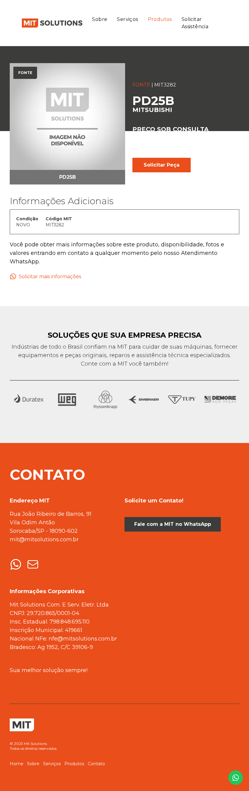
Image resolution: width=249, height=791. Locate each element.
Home (16, 763)
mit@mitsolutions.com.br (44, 539)
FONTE (141, 85)
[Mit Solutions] (50, 23)
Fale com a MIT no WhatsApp (172, 524)
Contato (96, 763)
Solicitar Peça (161, 165)
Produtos (160, 19)
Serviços (127, 19)
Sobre (99, 19)
